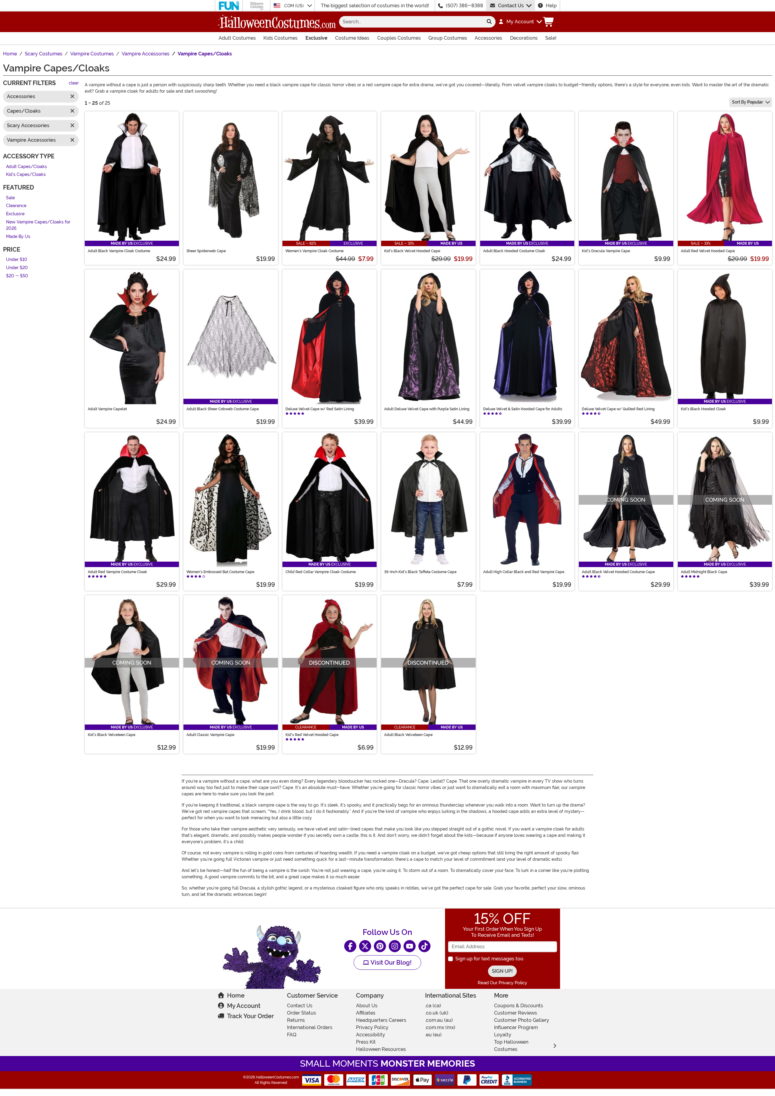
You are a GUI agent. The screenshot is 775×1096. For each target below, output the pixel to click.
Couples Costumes (399, 38)
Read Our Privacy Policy (502, 982)
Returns (296, 1020)
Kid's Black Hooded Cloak (703, 409)
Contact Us (511, 5)
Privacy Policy (372, 1027)
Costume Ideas (352, 38)
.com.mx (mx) (440, 1027)
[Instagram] (395, 946)
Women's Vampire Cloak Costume (314, 251)
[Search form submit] (489, 22)
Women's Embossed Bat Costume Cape (220, 572)
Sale (10, 197)
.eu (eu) (433, 1035)
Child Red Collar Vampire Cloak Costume (320, 572)
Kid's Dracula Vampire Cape (606, 251)
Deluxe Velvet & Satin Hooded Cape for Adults (522, 409)
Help (551, 5)
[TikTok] (424, 946)
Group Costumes (447, 38)
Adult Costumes (237, 38)
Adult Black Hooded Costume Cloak (514, 251)
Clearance (16, 206)
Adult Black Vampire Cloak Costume (119, 251)
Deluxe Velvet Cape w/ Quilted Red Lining (618, 409)
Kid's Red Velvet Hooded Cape (311, 735)
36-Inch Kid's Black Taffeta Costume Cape (420, 572)
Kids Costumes (280, 38)
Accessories (488, 38)
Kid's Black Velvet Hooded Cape (412, 251)
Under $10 (16, 259)
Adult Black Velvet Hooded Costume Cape (618, 572)
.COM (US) (294, 5)
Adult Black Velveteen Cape (408, 735)
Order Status (301, 1013)
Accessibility (370, 1035)
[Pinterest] (380, 946)
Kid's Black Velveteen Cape (111, 735)
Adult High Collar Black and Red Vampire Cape (523, 572)
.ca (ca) (433, 1006)
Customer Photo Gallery (521, 1020)
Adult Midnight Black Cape (704, 572)
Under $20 (17, 267)
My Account (243, 1005)
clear (74, 83)
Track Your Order (250, 1016)
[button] (520, 21)
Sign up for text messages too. (489, 959)
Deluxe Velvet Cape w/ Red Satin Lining (319, 409)
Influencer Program (516, 1027)
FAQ (291, 1035)
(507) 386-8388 (464, 5)
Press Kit (366, 1042)
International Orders (309, 1027)
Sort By (747, 102)
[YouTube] (410, 946)
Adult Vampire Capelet (107, 409)
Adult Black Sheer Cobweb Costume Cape (222, 409)
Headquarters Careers (381, 1020)
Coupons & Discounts (518, 1006)
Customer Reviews (515, 1013)
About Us (367, 1006)
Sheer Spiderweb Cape (206, 251)
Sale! (550, 38)
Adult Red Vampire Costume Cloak (117, 572)
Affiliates (365, 1013)
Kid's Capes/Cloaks (26, 174)
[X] (365, 946)
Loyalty (502, 1035)
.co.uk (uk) (436, 1013)
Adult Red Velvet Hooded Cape (708, 251)
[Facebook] (350, 946)
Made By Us (18, 236)
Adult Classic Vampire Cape (210, 735)
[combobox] (411, 22)
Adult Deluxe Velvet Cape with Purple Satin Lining (427, 409)
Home (236, 995)
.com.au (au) (439, 1020)
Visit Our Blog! (390, 962)
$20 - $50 (17, 276)
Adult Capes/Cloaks (26, 166)
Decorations (524, 38)
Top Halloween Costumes (511, 1045)
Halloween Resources (381, 1049)
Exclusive (316, 38)
